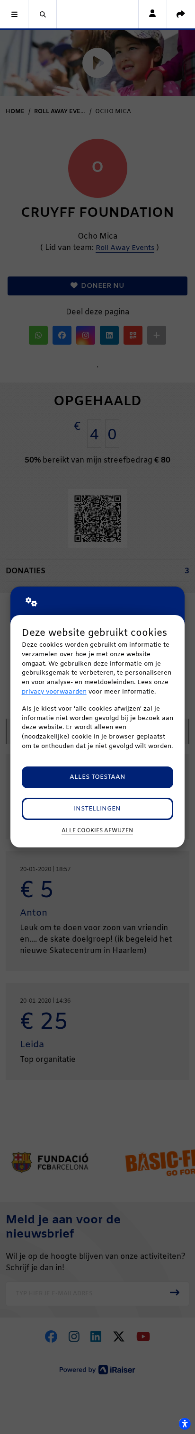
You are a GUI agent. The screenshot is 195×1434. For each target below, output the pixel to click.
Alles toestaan (97, 777)
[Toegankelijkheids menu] (184, 1423)
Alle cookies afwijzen (97, 831)
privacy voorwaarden (54, 692)
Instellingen (97, 809)
